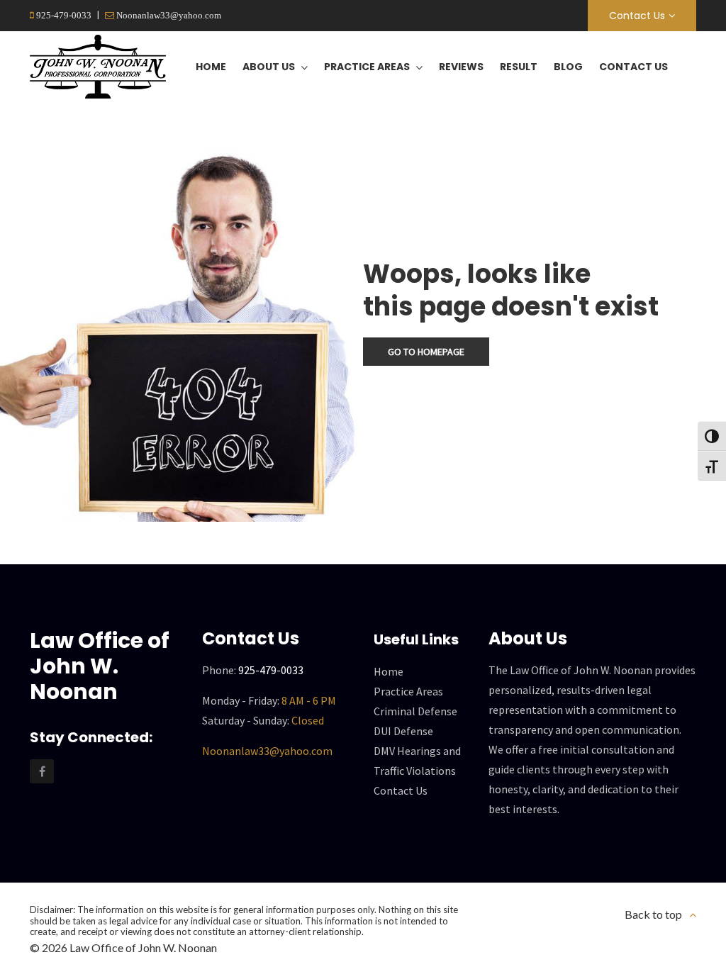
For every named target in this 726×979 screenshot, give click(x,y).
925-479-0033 (62, 15)
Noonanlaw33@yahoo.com (167, 15)
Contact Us (637, 16)
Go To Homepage (426, 351)
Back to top (653, 914)
